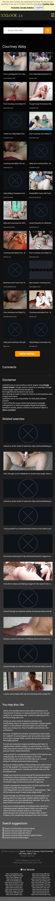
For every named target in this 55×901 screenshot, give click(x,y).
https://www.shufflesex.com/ (14, 884)
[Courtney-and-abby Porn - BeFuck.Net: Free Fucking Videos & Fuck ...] (15, 249)
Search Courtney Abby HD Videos (17, 833)
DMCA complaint (9, 410)
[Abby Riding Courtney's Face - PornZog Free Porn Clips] (41, 338)
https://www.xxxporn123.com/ (14, 891)
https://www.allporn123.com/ (41, 884)
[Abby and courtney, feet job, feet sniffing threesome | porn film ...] (15, 338)
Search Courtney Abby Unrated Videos (19, 828)
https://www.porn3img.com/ (41, 891)
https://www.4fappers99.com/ (14, 875)
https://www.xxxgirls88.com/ (41, 874)
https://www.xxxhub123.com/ (14, 889)
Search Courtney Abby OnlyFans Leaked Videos (23, 835)
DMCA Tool (31, 853)
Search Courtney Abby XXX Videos (18, 831)
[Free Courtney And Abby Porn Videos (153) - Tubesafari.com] (15, 100)
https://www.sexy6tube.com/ (41, 875)
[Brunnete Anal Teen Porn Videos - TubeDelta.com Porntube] (15, 278)
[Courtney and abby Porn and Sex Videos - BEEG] (15, 159)
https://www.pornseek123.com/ (41, 879)
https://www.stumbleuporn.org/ (41, 894)
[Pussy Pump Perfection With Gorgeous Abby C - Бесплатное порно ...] (41, 100)
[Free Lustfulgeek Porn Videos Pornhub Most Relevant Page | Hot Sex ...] (15, 70)
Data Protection (46, 851)
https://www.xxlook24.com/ (14, 894)
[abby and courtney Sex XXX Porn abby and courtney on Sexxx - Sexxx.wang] (15, 219)
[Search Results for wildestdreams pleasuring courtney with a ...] (41, 219)
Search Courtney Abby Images (16, 837)
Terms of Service (33, 851)
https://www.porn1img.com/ (41, 888)
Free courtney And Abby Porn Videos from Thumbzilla (24, 312)
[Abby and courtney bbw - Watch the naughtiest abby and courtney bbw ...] (41, 159)
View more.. (27, 353)
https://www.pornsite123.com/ (14, 882)
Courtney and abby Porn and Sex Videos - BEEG (22, 163)
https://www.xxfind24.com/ (14, 893)
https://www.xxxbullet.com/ (14, 888)
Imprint (22, 851)
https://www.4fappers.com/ (14, 874)
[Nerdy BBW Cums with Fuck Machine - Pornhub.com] (41, 189)
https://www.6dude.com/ (14, 879)
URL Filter (22, 853)
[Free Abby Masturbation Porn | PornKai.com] (41, 70)
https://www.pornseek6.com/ (41, 881)
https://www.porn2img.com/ (41, 889)
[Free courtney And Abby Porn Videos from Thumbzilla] (15, 308)
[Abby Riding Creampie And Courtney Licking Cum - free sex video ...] (15, 189)
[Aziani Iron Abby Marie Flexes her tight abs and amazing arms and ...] (15, 130)
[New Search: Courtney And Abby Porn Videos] (41, 278)
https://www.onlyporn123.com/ (40, 886)
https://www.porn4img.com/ (41, 893)
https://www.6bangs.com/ (14, 877)
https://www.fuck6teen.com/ (41, 877)
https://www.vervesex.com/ (14, 886)
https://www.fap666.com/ (14, 881)
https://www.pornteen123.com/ (41, 882)
